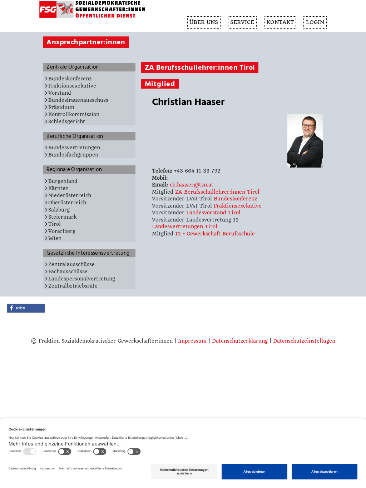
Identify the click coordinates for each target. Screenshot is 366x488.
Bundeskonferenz (70, 78)
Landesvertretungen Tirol (184, 226)
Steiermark (62, 217)
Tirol (54, 224)
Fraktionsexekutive (72, 86)
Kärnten (58, 188)
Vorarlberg (61, 231)
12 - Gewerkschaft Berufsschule (215, 233)
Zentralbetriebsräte (73, 286)
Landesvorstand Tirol (213, 212)
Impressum (192, 341)
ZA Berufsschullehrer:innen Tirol (217, 192)
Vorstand (59, 93)
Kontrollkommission (73, 114)
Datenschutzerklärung (240, 341)
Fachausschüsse (68, 271)
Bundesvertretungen (74, 147)
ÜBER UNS (203, 22)
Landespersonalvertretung (81, 279)
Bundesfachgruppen (73, 155)
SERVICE (242, 22)
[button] (26, 308)
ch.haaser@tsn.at (191, 185)
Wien (54, 238)
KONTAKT (280, 22)
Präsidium (61, 107)
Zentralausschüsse (71, 264)
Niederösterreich (69, 195)
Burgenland (63, 181)
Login (315, 22)
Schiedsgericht (66, 121)
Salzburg (59, 210)
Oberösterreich (67, 202)
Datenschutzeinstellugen (304, 341)
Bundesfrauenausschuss (78, 100)
